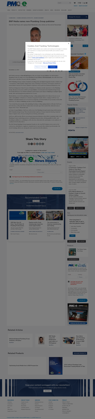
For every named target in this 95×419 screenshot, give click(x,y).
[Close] (68, 43)
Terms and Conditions (38, 57)
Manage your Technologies (40, 66)
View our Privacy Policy (49, 63)
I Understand (52, 66)
